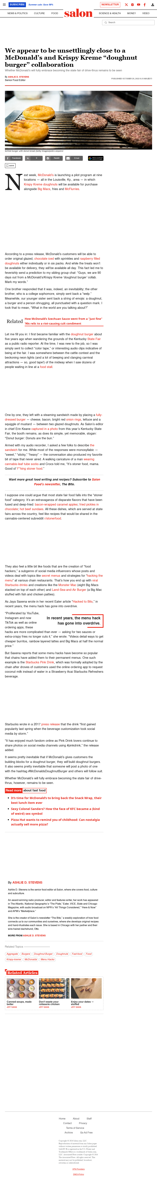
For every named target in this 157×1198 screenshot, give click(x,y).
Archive (69, 1133)
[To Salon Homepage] (78, 13)
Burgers (25, 954)
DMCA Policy (78, 1174)
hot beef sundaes (31, 509)
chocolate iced (44, 258)
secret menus (51, 575)
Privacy (83, 1123)
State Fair (94, 339)
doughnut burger (82, 334)
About (76, 1119)
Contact (67, 1123)
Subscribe (17, 5)
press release (50, 724)
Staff (89, 1119)
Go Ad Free (86, 1133)
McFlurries (72, 189)
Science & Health (110, 13)
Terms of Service (75, 1128)
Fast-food (77, 954)
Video (145, 13)
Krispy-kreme (13, 959)
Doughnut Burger (43, 954)
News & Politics (18, 13)
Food (54, 13)
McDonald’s (46, 175)
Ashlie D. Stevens (18, 77)
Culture (39, 13)
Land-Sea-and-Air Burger (69, 590)
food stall (46, 367)
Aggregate (12, 954)
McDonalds (31, 959)
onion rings (73, 419)
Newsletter (110, 5)
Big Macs (44, 189)
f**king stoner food (29, 468)
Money (131, 13)
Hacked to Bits (83, 601)
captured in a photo (44, 429)
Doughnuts (62, 954)
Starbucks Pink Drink (40, 662)
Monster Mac (67, 585)
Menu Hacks (47, 959)
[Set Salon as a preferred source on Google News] (96, 158)
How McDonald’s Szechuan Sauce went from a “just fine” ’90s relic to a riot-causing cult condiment (63, 321)
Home (62, 1119)
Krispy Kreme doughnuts (40, 184)
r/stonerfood (52, 518)
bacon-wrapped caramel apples (56, 504)
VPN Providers (78, 1169)
